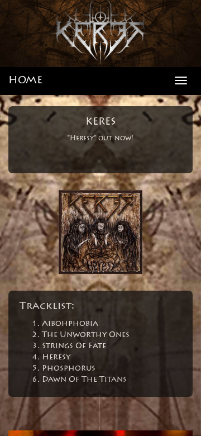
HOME (25, 81)
